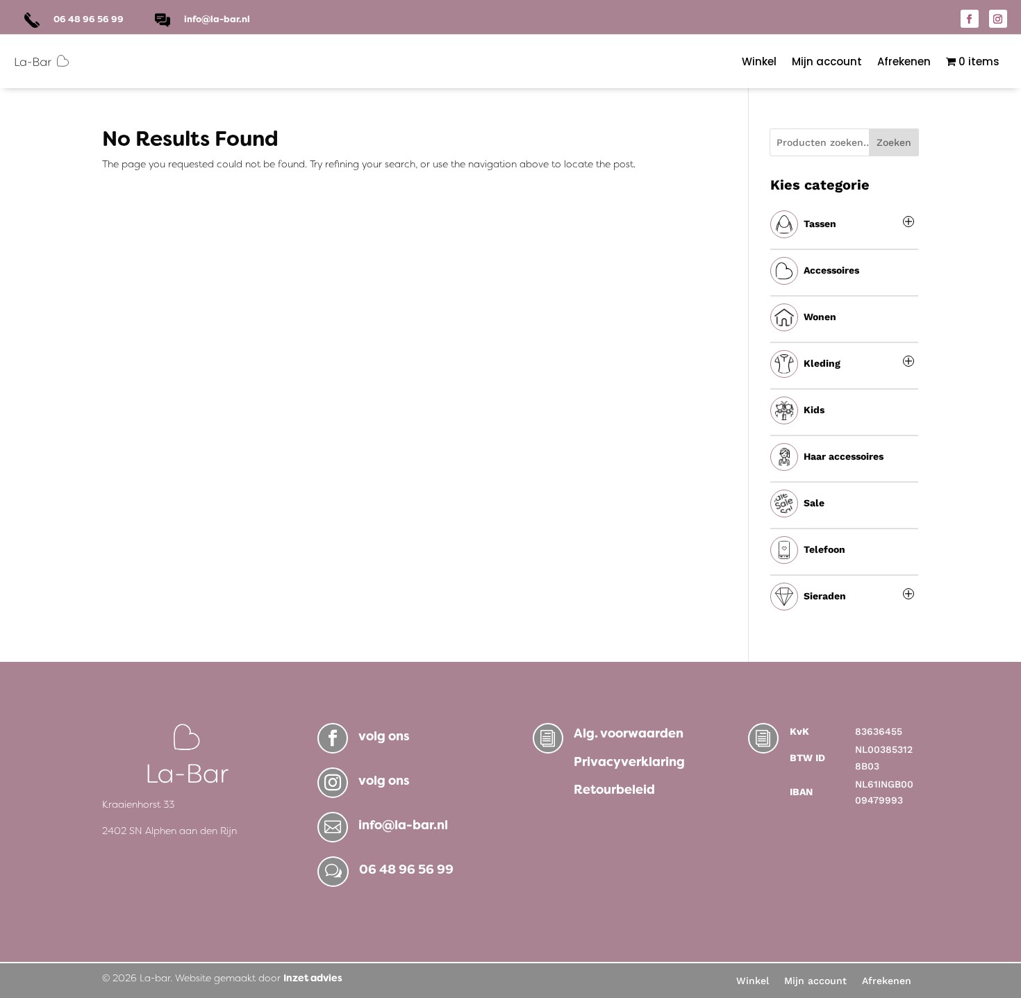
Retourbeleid (614, 789)
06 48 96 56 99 (406, 869)
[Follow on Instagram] (998, 19)
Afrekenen (904, 61)
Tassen (820, 223)
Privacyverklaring (629, 762)
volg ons (384, 736)
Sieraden (825, 595)
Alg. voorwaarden (628, 733)
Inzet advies (312, 978)
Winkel (759, 61)
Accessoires (831, 270)
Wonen (820, 316)
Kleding (822, 363)
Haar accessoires (843, 456)
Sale (814, 502)
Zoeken (894, 142)
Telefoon (824, 549)
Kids (814, 409)
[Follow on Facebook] (970, 19)
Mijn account (827, 61)
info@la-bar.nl (217, 19)
